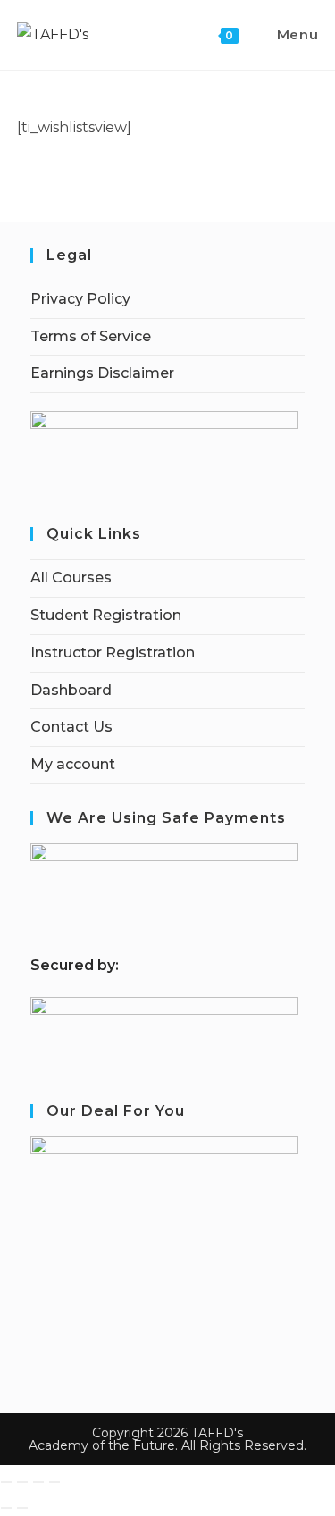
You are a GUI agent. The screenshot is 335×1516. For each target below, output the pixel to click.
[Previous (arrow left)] (6, 1508)
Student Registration (105, 615)
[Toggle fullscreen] (22, 1482)
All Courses (71, 577)
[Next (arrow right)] (22, 1508)
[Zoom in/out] (6, 1482)
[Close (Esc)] (54, 1482)
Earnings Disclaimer (102, 372)
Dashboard (71, 690)
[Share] (38, 1482)
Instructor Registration (112, 652)
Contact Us (71, 726)
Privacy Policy (80, 298)
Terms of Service (90, 336)
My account (72, 764)
